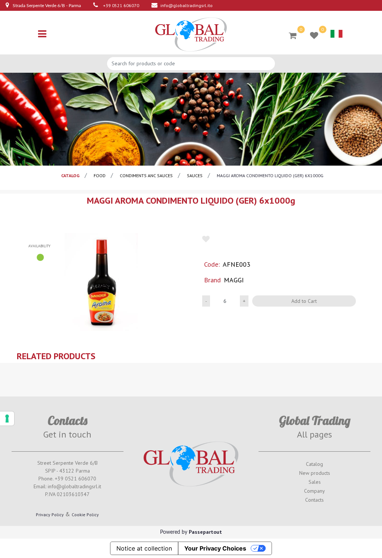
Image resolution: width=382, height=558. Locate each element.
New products (314, 473)
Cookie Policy (85, 514)
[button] (101, 281)
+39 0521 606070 (121, 5)
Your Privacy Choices (215, 548)
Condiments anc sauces (146, 175)
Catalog (314, 464)
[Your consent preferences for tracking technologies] (7, 418)
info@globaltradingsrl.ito (186, 5)
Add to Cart (304, 301)
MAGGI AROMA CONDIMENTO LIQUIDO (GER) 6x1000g (270, 175)
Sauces (195, 175)
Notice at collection (144, 548)
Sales (315, 482)
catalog (70, 175)
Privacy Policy (50, 514)
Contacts (314, 499)
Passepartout (205, 532)
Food (100, 175)
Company (314, 491)
